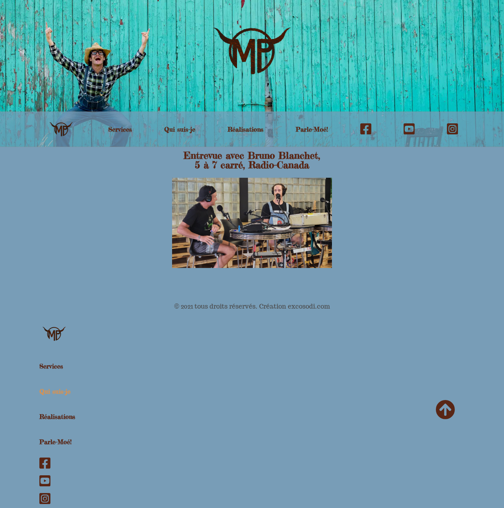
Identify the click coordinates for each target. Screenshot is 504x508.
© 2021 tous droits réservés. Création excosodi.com (252, 306)
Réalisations (245, 129)
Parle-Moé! (312, 129)
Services (120, 129)
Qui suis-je (179, 129)
